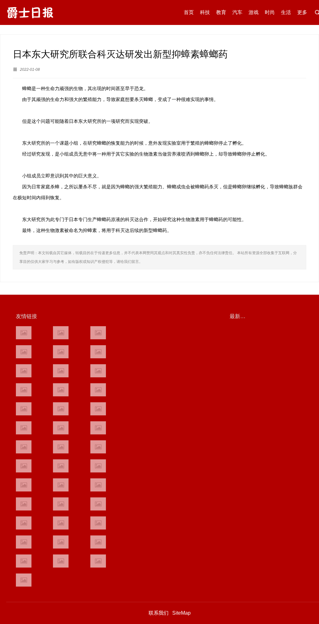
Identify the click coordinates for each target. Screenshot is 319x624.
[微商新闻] (23, 503)
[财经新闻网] (98, 370)
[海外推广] (23, 580)
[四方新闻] (98, 408)
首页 (189, 12)
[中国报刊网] (23, 523)
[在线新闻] (23, 370)
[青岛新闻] (98, 484)
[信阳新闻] (98, 465)
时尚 (270, 12)
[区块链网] (98, 332)
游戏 (254, 12)
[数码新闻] (98, 427)
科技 (205, 12)
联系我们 (159, 613)
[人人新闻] (23, 446)
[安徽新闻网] (61, 427)
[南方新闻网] (61, 408)
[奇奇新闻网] (23, 465)
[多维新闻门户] (23, 542)
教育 (221, 12)
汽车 (237, 12)
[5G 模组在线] (23, 561)
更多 (302, 12)
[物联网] (98, 542)
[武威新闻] (23, 484)
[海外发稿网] (98, 561)
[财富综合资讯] (61, 351)
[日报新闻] (98, 446)
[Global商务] (61, 503)
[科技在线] (23, 351)
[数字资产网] (61, 332)
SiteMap (181, 613)
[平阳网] (98, 523)
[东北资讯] (61, 523)
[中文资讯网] (23, 332)
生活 (286, 12)
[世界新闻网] (61, 389)
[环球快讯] (23, 389)
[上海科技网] (61, 465)
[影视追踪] (61, 484)
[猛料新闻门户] (23, 427)
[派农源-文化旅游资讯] (61, 370)
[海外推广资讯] (61, 561)
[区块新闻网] (61, 446)
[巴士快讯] (98, 503)
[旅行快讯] (61, 542)
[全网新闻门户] (98, 389)
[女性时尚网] (98, 351)
